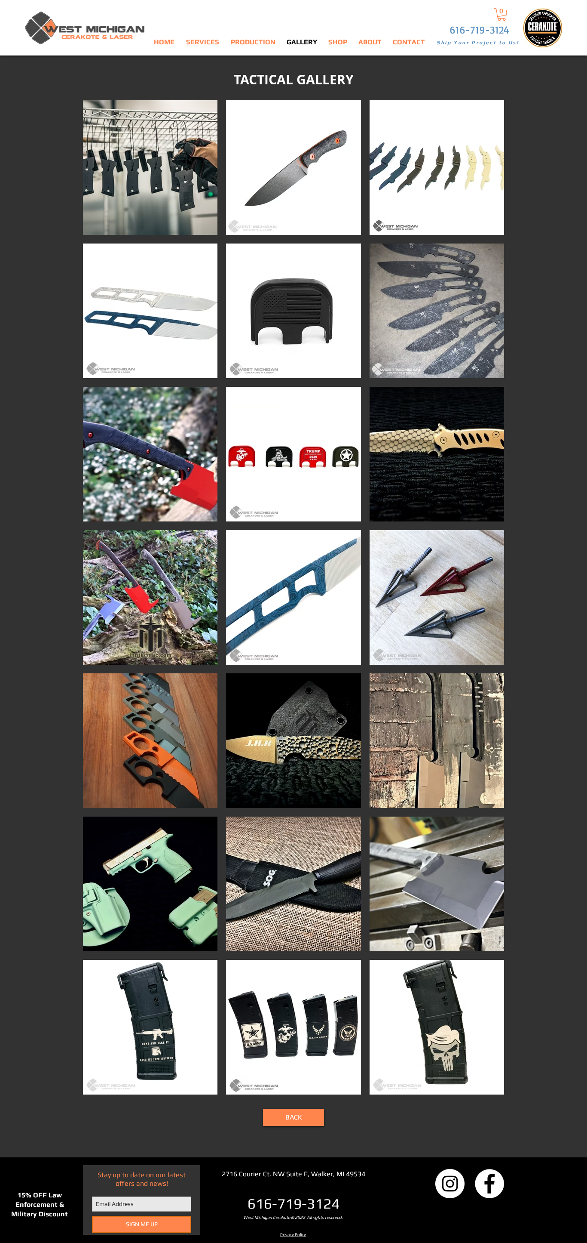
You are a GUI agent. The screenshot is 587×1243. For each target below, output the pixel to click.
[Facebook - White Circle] (489, 1183)
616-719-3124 (479, 29)
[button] (501, 14)
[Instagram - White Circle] (450, 1183)
